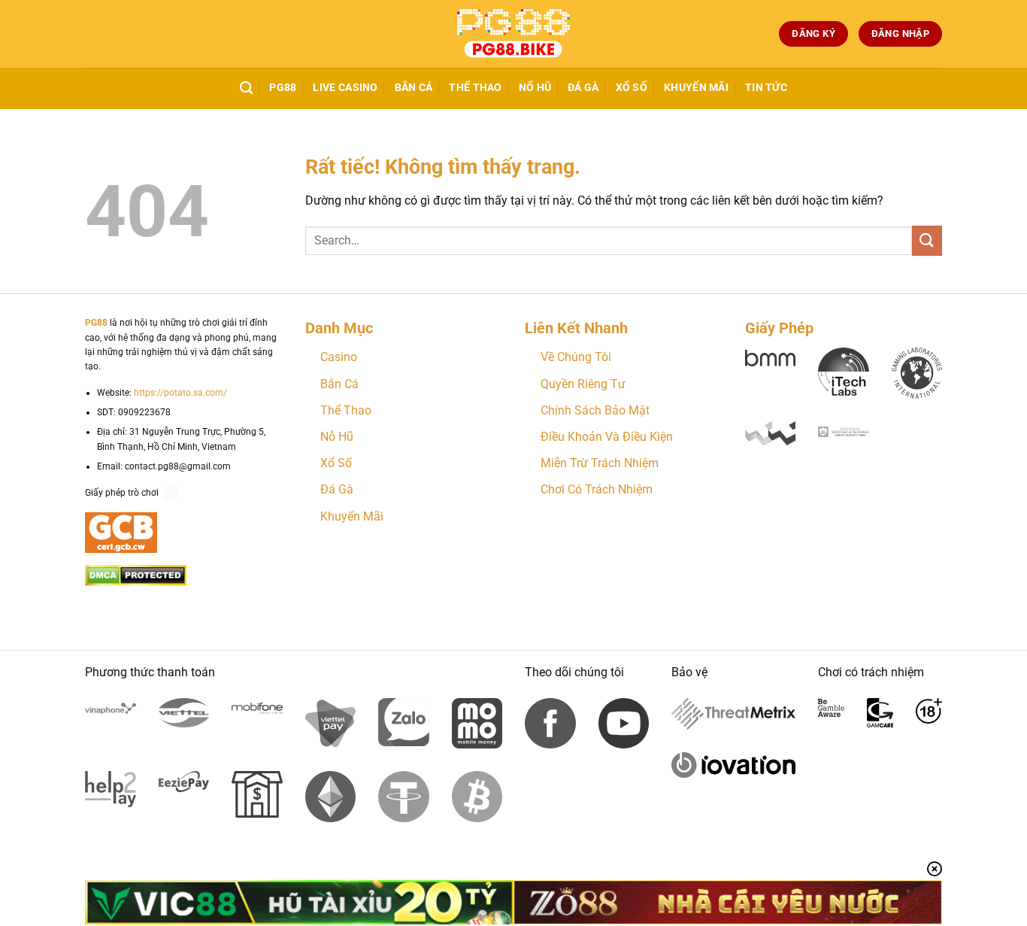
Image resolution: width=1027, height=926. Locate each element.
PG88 (282, 87)
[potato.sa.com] (513, 34)
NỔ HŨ (535, 87)
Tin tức (766, 87)
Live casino (345, 87)
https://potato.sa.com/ (180, 392)
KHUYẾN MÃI (696, 87)
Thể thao (475, 87)
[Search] (246, 88)
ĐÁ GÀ (583, 87)
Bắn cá (414, 87)
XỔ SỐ (631, 87)
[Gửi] (927, 240)
